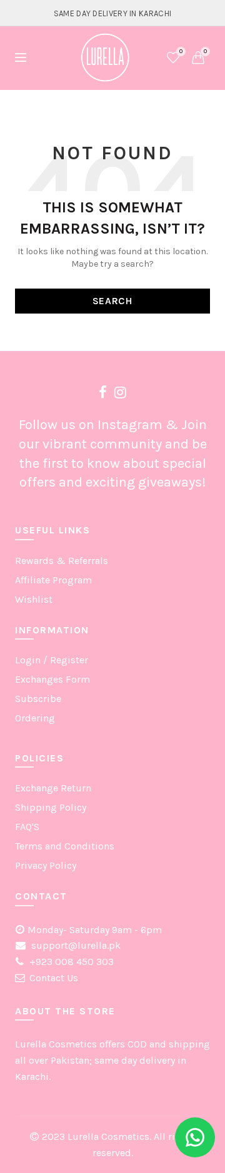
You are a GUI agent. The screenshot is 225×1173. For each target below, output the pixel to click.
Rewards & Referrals (61, 561)
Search (112, 301)
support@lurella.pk (75, 945)
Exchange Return (53, 788)
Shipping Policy (50, 807)
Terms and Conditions (64, 846)
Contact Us (53, 978)
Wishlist (180, 51)
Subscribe (38, 699)
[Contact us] (195, 1137)
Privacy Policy (45, 865)
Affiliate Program (53, 580)
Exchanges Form (52, 679)
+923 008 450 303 (70, 962)
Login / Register (51, 660)
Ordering (35, 718)
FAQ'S (27, 827)
